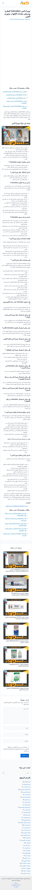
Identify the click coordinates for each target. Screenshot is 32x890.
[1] (11, 267)
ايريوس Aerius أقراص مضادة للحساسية (16, 98)
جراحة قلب (27, 845)
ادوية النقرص (27, 827)
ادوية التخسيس (26, 792)
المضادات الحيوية (26, 840)
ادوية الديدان (27, 802)
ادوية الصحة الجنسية (25, 807)
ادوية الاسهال (27, 784)
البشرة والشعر (26, 835)
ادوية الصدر (27, 810)
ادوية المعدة (27, 825)
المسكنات (27, 837)
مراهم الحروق (26, 860)
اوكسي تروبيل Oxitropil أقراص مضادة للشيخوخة (14, 91)
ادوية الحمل (27, 799)
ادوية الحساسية (26, 797)
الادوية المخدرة (26, 830)
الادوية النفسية (26, 832)
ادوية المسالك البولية (25, 822)
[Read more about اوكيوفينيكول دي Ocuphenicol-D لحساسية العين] (16, 654)
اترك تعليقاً (27, 19)
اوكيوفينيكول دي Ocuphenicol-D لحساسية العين (19, 665)
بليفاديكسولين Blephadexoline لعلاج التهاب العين (17, 641)
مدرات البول (27, 858)
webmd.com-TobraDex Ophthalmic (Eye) (16, 506)
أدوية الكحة (27, 782)
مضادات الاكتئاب (26, 863)
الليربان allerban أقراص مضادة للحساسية (16, 94)
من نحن (16, 883)
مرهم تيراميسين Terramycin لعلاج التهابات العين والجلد (20, 594)
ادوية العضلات (27, 812)
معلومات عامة (26, 868)
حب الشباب (27, 848)
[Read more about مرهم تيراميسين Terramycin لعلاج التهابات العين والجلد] (16, 583)
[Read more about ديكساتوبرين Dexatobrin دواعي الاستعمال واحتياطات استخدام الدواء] (16, 559)
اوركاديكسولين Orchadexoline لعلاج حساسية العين (18, 689)
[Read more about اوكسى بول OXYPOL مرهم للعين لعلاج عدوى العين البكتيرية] (16, 607)
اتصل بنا (16, 886)
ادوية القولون (27, 820)
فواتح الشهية (27, 853)
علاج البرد (28, 850)
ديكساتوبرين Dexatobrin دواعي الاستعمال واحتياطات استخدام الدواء (17, 570)
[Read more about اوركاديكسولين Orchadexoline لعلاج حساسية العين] (16, 678)
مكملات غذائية (26, 871)
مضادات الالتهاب (26, 866)
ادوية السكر (27, 804)
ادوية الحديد (27, 794)
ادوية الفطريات (26, 817)
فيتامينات (28, 855)
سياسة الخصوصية (16, 885)
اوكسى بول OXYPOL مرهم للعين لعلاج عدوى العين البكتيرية (17, 618)
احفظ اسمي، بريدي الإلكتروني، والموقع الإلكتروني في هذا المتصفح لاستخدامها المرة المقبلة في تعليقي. (16, 749)
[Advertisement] (16, 37)
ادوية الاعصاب (26, 787)
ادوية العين (27, 815)
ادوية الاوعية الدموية (25, 789)
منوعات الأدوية (26, 873)
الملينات (28, 843)
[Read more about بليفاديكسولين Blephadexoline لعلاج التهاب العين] (16, 631)
